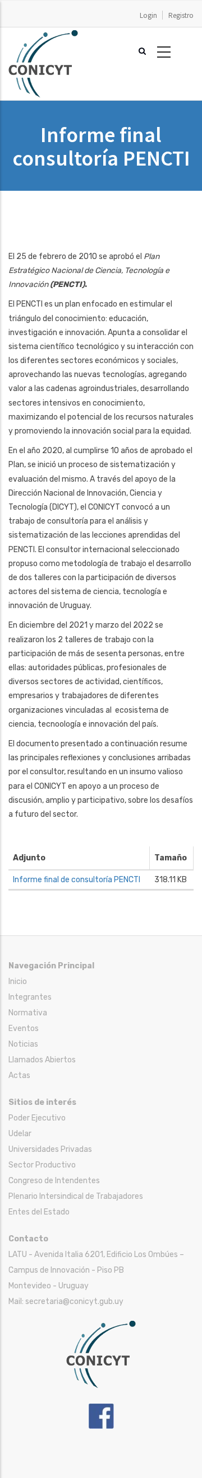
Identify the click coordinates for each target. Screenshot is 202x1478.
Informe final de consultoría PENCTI (76, 879)
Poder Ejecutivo (37, 1118)
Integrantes (30, 997)
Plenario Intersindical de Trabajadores (75, 1196)
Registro (181, 15)
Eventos (23, 1028)
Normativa (27, 1013)
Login (148, 15)
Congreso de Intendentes (54, 1180)
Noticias (23, 1044)
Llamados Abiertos (42, 1060)
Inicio (17, 981)
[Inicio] (43, 36)
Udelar (19, 1133)
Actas (19, 1075)
